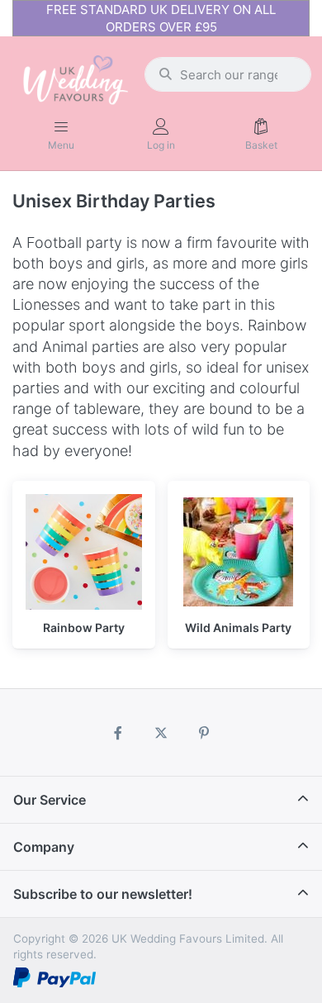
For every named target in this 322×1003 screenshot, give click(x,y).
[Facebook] (119, 733)
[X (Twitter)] (161, 733)
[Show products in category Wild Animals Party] (239, 552)
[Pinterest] (204, 733)
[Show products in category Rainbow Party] (84, 552)
